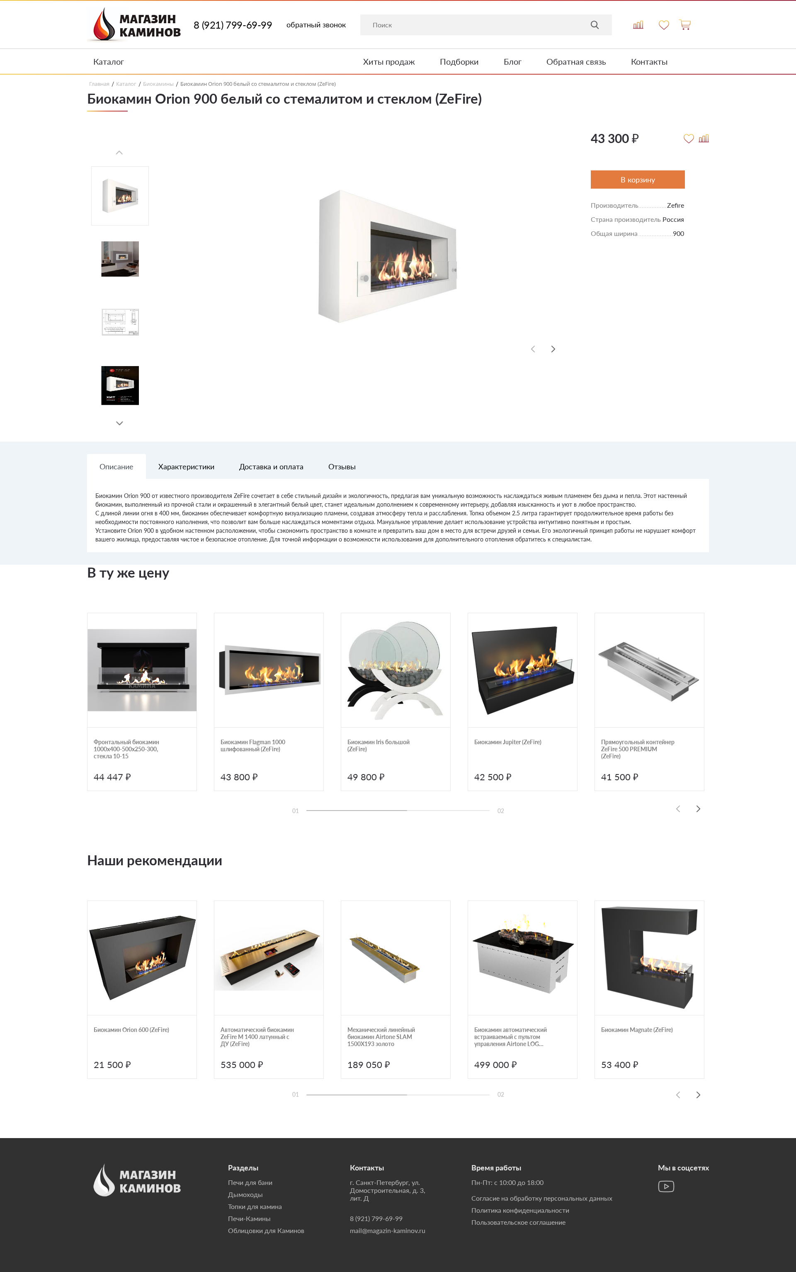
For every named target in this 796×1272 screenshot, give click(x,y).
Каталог (108, 61)
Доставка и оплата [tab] (271, 466)
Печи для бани (250, 1182)
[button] (119, 424)
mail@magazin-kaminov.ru (387, 1230)
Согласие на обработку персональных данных (541, 1198)
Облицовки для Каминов (266, 1230)
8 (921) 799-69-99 (233, 25)
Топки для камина (255, 1206)
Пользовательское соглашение (518, 1222)
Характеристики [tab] (186, 466)
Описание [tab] (116, 466)
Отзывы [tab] (342, 466)
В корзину (638, 179)
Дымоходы (245, 1194)
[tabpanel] (398, 521)
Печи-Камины (249, 1218)
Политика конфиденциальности (520, 1210)
